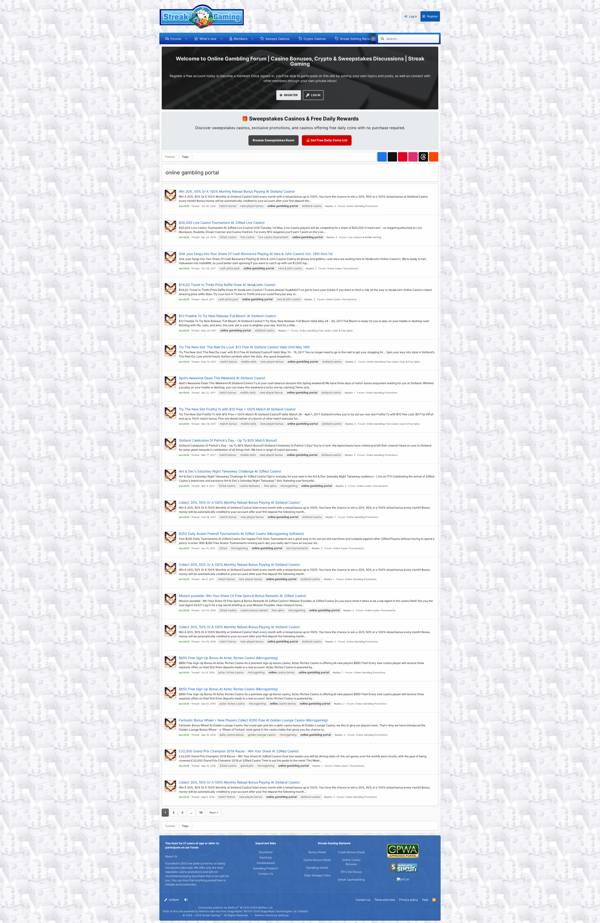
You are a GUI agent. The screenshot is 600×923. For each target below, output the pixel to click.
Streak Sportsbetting (351, 879)
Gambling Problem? (265, 868)
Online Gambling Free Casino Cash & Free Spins (326, 330)
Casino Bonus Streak (317, 860)
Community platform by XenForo (235, 907)
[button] (186, 38)
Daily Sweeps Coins (317, 875)
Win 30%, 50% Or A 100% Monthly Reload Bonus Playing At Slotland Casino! (237, 191)
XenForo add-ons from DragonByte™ (221, 911)
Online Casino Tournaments (342, 268)
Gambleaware (266, 863)
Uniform (173, 899)
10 (200, 812)
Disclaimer (266, 852)
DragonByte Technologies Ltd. (278, 911)
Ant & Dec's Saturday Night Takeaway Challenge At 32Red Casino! (230, 471)
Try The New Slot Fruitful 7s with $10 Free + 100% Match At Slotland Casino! (237, 409)
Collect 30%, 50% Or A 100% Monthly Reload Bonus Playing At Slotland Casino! (239, 502)
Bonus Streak (317, 852)
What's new (208, 39)
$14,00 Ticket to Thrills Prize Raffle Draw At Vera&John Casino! (227, 285)
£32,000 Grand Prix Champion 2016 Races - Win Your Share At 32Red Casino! (239, 751)
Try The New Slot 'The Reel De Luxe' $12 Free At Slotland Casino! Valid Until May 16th (244, 347)
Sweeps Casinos (277, 39)
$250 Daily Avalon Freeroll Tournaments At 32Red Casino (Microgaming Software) (241, 534)
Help (425, 899)
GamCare (265, 857)
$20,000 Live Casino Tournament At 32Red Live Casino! (222, 223)
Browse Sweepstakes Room (273, 140)
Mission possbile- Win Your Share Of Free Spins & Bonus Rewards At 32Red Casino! (242, 596)
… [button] (191, 812)
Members (241, 39)
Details (303, 911)
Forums (175, 39)
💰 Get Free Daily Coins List (326, 140)
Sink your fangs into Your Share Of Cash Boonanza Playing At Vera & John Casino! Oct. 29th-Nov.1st (256, 254)
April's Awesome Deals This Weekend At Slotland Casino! (222, 378)
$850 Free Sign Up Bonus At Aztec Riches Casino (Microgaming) (228, 658)
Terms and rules (384, 899)
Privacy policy (408, 899)
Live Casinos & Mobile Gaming (364, 237)
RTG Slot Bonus (351, 872)
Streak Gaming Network (357, 39)
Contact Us (265, 873)
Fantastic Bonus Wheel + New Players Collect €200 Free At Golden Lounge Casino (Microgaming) (253, 720)
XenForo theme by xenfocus (272, 915)
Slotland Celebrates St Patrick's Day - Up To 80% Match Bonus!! (228, 440)
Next (213, 812)
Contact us (363, 899)
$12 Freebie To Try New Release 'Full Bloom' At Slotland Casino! (227, 316)
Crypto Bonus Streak (351, 852)
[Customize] (186, 899)
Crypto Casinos (315, 39)
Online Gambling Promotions (362, 206)
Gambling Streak (317, 867)
